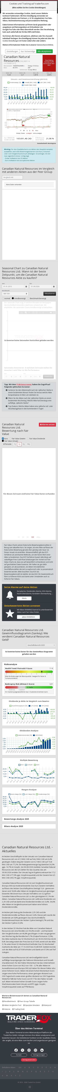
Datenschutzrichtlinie (45, 45)
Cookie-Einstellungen (11, 41)
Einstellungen (12, 51)
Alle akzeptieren (44, 51)
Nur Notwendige (28, 51)
